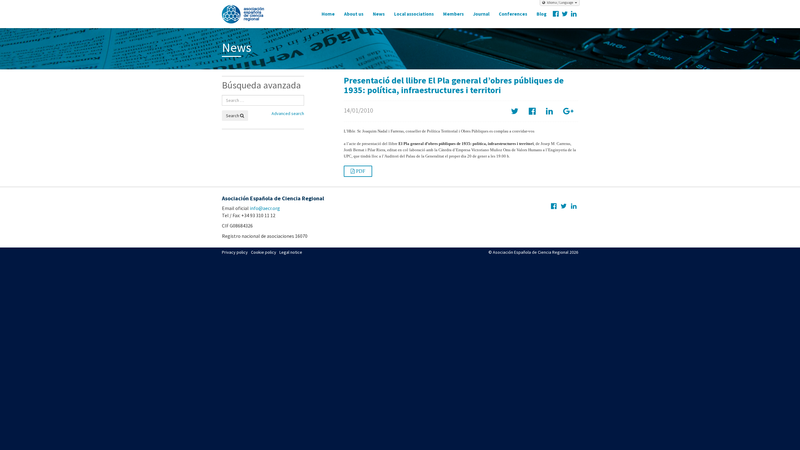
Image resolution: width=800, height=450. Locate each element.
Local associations (414, 14)
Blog (542, 14)
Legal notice (290, 252)
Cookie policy (263, 252)
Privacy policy (235, 252)
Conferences (513, 14)
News (379, 14)
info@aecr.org (265, 208)
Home (328, 14)
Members (453, 14)
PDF (360, 171)
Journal (481, 14)
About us (353, 14)
